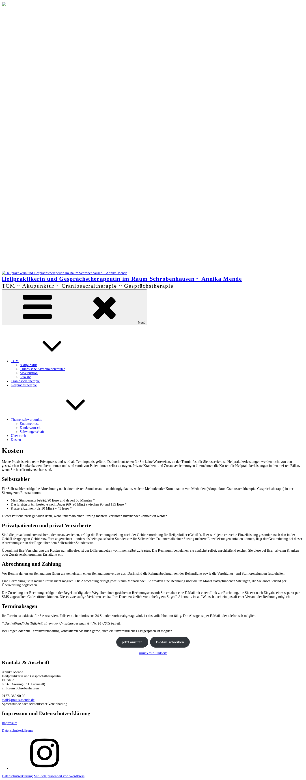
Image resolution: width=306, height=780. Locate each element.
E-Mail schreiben (170, 642)
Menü (141, 322)
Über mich (18, 436)
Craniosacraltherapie (25, 381)
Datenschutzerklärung (17, 730)
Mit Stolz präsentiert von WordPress (59, 776)
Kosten (16, 440)
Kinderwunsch (30, 427)
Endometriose (29, 423)
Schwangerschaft (32, 432)
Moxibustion (29, 373)
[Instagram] (44, 768)
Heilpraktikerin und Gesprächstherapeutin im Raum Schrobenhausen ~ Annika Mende (122, 278)
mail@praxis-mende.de (18, 700)
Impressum (9, 723)
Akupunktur (28, 365)
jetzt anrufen (132, 642)
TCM (15, 361)
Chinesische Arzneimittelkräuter (42, 369)
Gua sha (25, 377)
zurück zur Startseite (153, 653)
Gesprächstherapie (24, 385)
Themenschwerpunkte (26, 419)
